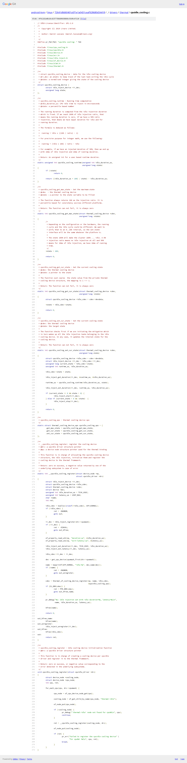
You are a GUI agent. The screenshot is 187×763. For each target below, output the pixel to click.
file (83, 19)
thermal (124, 12)
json (182, 759)
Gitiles (15, 759)
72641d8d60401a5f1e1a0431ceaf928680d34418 (80, 12)
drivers (113, 12)
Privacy (22, 759)
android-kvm (38, 12)
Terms (29, 759)
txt (176, 759)
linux (49, 12)
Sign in (181, 4)
